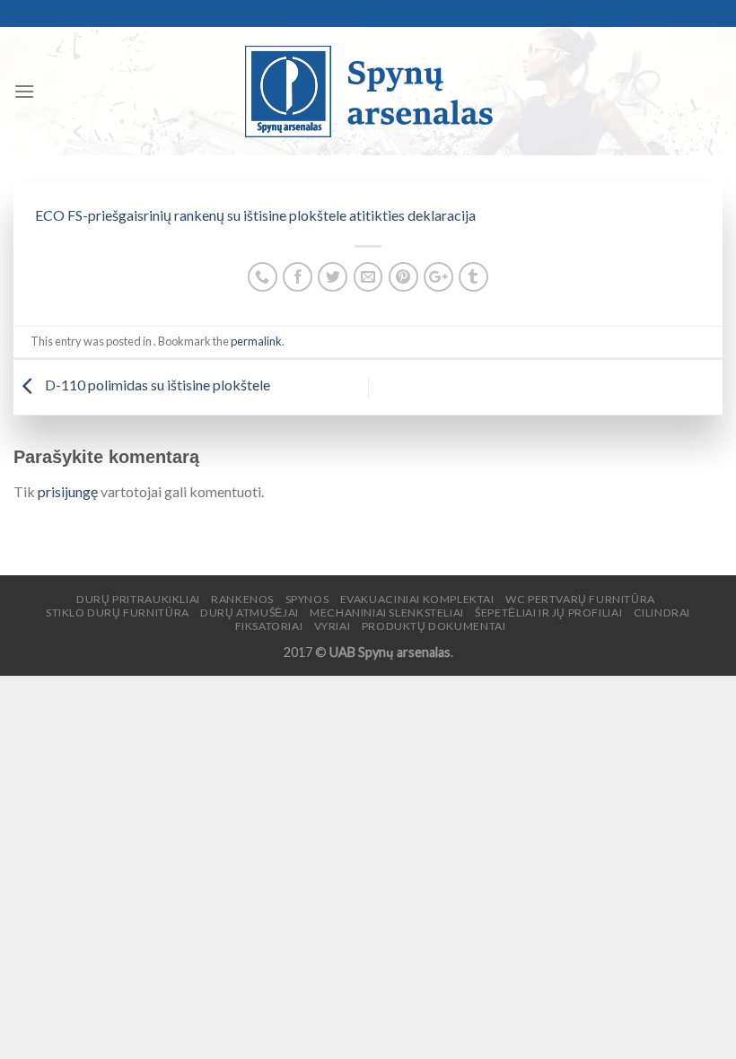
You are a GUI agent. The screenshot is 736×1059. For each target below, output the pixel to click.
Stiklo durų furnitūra (117, 612)
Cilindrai (662, 612)
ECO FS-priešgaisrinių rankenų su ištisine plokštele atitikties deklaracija (255, 214)
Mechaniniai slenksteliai (387, 612)
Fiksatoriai (269, 626)
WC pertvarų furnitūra (580, 599)
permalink (256, 341)
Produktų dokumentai (434, 626)
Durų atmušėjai (249, 612)
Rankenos (242, 599)
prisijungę (68, 491)
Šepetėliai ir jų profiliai (548, 612)
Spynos (307, 599)
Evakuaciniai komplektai (417, 599)
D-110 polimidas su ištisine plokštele (156, 385)
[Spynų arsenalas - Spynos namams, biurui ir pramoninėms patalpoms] (368, 91)
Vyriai (332, 626)
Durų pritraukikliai (138, 599)
